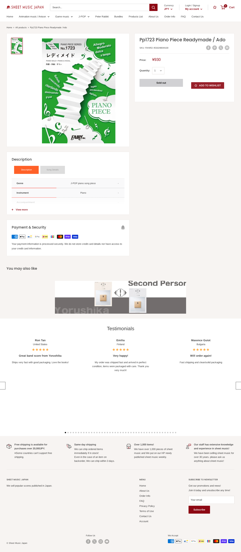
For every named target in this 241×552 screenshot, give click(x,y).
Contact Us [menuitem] (197, 16)
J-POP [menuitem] (82, 16)
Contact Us (145, 516)
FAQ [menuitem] (183, 16)
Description (26, 169)
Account (143, 521)
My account (192, 9)
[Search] (153, 7)
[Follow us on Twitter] (94, 541)
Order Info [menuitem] (169, 16)
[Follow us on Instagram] (100, 541)
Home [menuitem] (10, 16)
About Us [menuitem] (154, 16)
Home (9, 27)
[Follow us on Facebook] (88, 541)
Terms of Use (146, 511)
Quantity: (145, 70)
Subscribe (199, 509)
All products (21, 27)
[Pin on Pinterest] (214, 47)
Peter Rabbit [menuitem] (102, 16)
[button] (2, 385)
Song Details (53, 169)
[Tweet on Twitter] (221, 47)
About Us (144, 490)
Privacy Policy (147, 506)
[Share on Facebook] (208, 47)
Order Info (144, 495)
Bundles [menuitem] (118, 16)
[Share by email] (227, 47)
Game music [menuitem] (62, 16)
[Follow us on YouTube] (107, 541)
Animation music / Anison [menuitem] (32, 16)
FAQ (141, 501)
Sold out (161, 82)
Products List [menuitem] (136, 16)
